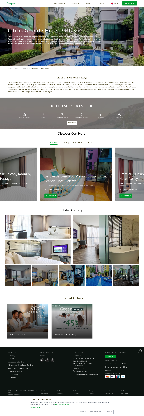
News (42, 356)
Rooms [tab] (54, 142)
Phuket (75, 391)
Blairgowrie (92, 391)
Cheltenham (125, 391)
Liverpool (76, 394)
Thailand (17, 69)
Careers (108, 370)
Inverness (60, 394)
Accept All (109, 412)
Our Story (11, 356)
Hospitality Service (15, 371)
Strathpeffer (109, 394)
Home (10, 69)
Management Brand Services (18, 368)
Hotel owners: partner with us (116, 367)
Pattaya (25, 69)
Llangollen (108, 391)
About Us (12, 353)
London (91, 394)
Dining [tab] (65, 142)
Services (11, 359)
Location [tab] (78, 142)
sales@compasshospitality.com (87, 374)
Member (110, 356)
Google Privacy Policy (62, 404)
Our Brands (12, 377)
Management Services (16, 362)
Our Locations (13, 374)
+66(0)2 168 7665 (82, 371)
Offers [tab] (90, 142)
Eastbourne (44, 394)
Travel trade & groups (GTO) (115, 364)
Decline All (83, 412)
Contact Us (100, 3)
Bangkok (44, 391)
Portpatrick (124, 394)
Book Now (129, 3)
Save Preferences (95, 412)
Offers (87, 3)
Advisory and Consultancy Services (20, 365)
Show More (72, 123)
